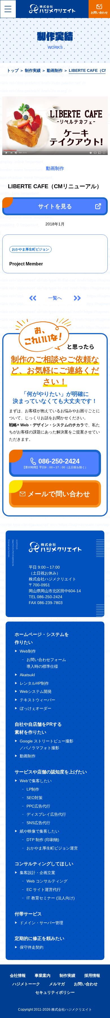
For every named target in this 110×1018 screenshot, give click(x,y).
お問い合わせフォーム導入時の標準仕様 (46, 663)
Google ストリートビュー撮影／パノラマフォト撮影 (46, 744)
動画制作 (55, 70)
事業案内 (42, 975)
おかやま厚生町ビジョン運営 (52, 848)
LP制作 (33, 789)
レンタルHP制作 (34, 683)
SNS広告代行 (38, 822)
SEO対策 (35, 797)
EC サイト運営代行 (44, 889)
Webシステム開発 (36, 691)
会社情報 (18, 975)
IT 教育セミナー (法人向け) (51, 898)
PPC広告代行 (38, 806)
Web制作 (28, 651)
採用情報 (92, 975)
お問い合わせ (86, 984)
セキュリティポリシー (55, 992)
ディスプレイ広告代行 (46, 814)
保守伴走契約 (31, 947)
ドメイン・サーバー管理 (41, 923)
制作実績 (33, 70)
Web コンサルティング (47, 881)
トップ (13, 70)
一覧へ (55, 298)
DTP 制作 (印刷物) (43, 839)
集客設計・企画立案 (37, 872)
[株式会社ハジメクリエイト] (55, 550)
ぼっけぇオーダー (35, 708)
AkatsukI (27, 675)
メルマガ (57, 984)
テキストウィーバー (37, 700)
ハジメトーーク (26, 984)
